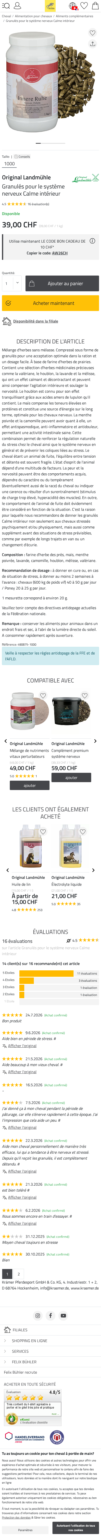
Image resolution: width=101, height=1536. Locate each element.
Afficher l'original (22, 1046)
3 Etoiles (8, 987)
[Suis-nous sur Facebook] (50, 1316)
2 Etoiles (8, 994)
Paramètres (25, 1530)
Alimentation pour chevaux (33, 16)
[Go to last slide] (6, 741)
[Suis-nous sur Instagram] (38, 1316)
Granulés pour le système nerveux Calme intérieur (40, 20)
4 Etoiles (8, 979)
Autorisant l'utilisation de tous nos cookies (76, 1527)
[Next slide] (95, 741)
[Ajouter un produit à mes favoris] (92, 32)
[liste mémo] (84, 5)
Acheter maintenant (53, 303)
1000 (9, 163)
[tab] (38, 143)
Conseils (25, 156)
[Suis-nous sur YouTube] (63, 1316)
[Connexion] (17, 5)
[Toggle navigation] (6, 6)
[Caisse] (95, 5)
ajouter (30, 785)
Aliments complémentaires (74, 16)
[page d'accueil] (50, 5)
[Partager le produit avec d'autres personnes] (92, 43)
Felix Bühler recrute (20, 1372)
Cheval (6, 16)
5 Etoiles (8, 972)
